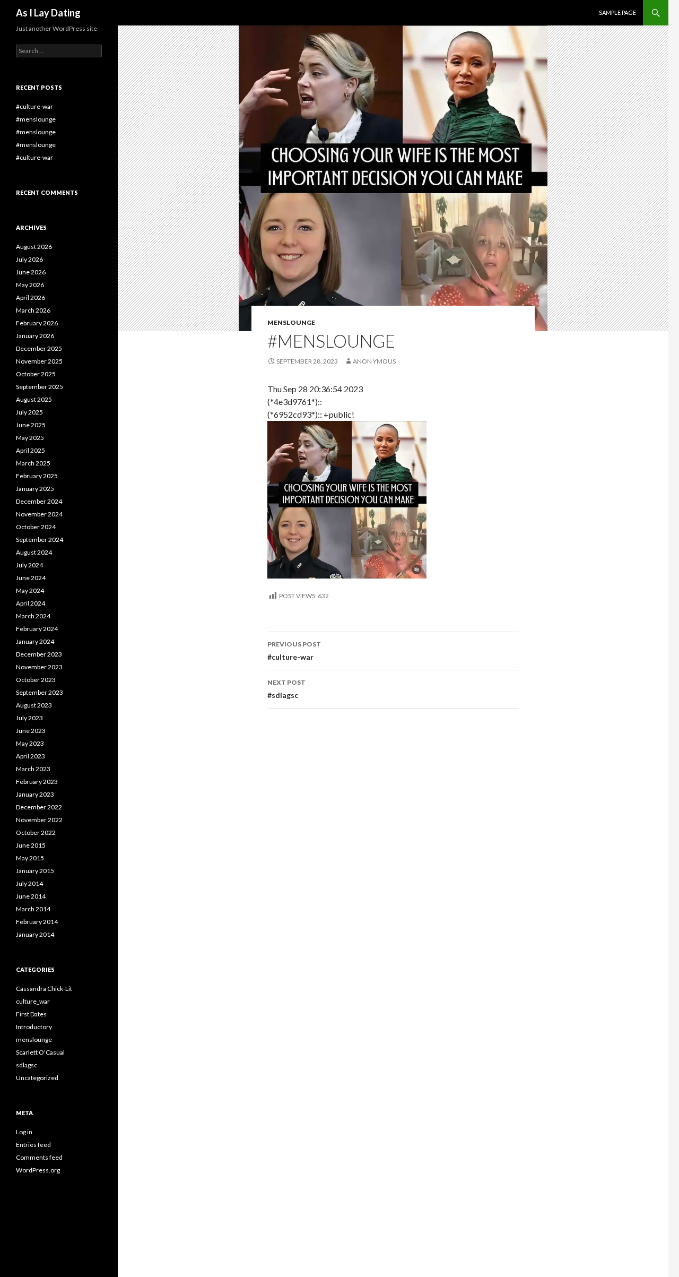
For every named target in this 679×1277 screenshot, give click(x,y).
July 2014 (29, 883)
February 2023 (37, 782)
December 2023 (39, 654)
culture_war (33, 1001)
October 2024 (36, 527)
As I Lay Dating (48, 13)
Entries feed (33, 1145)
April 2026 (30, 297)
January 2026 (35, 336)
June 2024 (31, 578)
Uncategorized (37, 1078)
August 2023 (34, 705)
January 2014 (35, 934)
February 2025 (37, 476)
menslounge (291, 322)
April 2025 (30, 450)
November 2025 (39, 361)
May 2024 (30, 590)
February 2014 (37, 922)
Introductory (34, 1027)
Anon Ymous (374, 361)
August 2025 (34, 399)
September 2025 (39, 387)
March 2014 (33, 909)
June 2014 (31, 896)
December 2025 (39, 348)
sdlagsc (26, 1065)
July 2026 (29, 259)
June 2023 (31, 731)
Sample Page (617, 12)
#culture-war (294, 650)
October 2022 (36, 832)
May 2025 (30, 438)
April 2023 (30, 756)
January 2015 (35, 871)
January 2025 (35, 489)
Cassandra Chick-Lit (44, 989)
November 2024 (39, 514)
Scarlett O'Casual (40, 1052)
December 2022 (39, 807)
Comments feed (39, 1157)
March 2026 (33, 310)
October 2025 (36, 374)
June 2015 (31, 845)
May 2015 (30, 858)
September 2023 (39, 692)
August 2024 (34, 552)
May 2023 (30, 743)
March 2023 (33, 769)
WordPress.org (38, 1170)
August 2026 (34, 247)
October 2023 (36, 680)
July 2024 (29, 565)
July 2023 (29, 718)
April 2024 (30, 603)
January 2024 (35, 641)
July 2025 (29, 412)
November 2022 (39, 820)
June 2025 (31, 425)
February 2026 (37, 323)
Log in (24, 1132)
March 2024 (33, 616)
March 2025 (33, 463)
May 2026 (30, 285)
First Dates (31, 1014)
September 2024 (39, 539)
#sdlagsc (286, 689)
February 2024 (37, 629)
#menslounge (36, 119)
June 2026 (31, 272)
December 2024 (39, 501)
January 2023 (35, 794)
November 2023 (39, 667)
